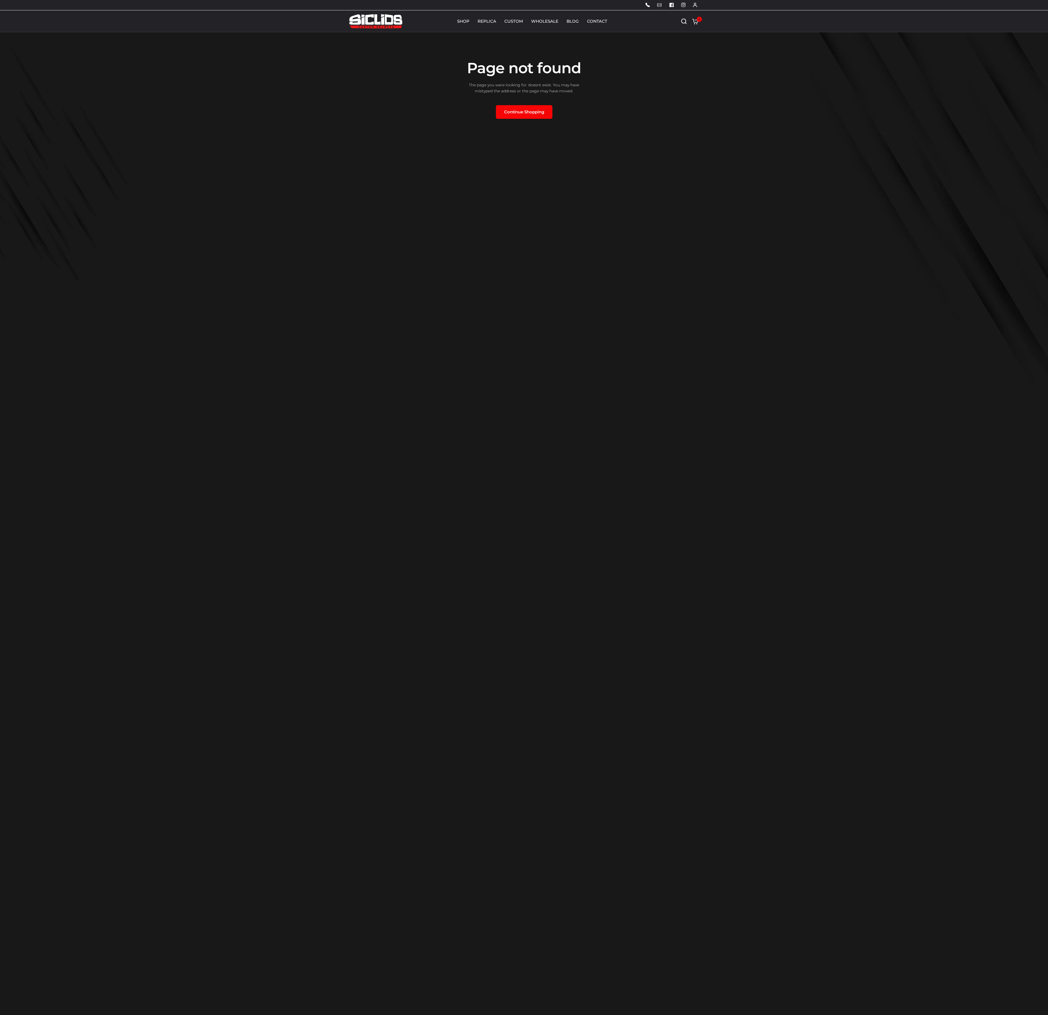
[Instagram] (683, 4)
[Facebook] (671, 4)
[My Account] (648, 4)
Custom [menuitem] (513, 21)
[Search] (683, 21)
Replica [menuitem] (487, 21)
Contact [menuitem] (597, 21)
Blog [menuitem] (573, 21)
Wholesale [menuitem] (544, 21)
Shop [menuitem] (463, 21)
